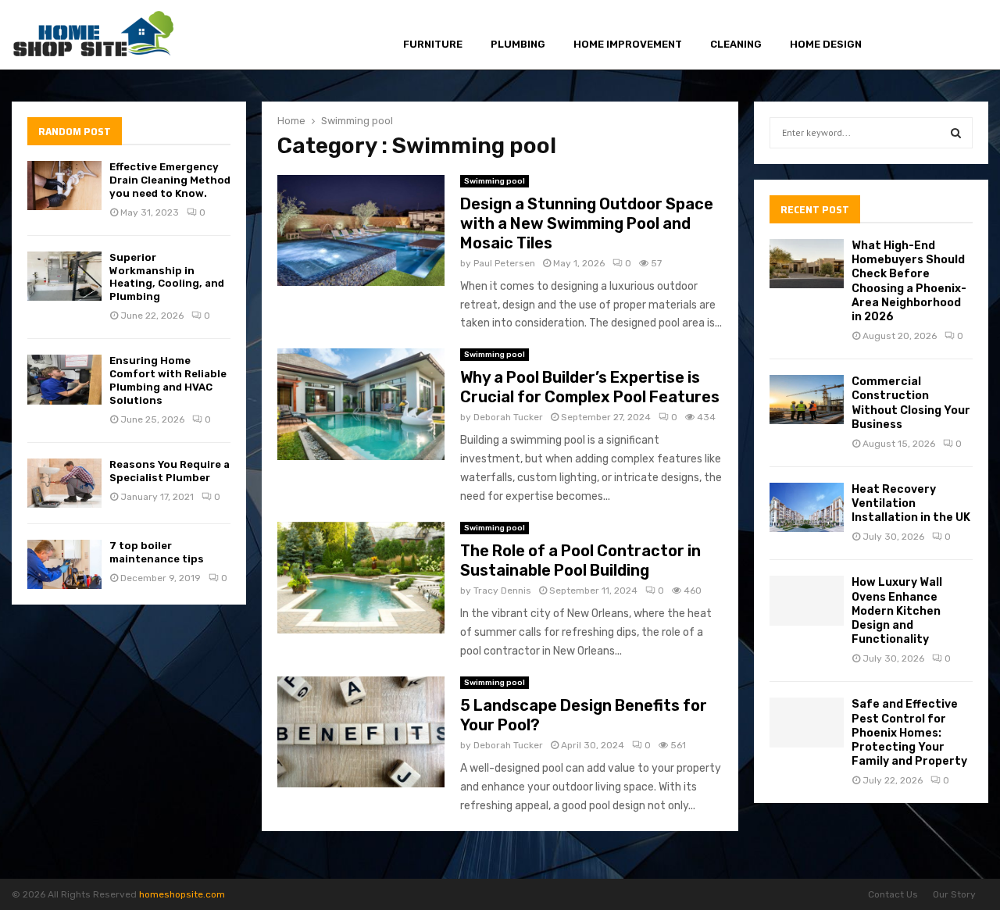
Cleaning (736, 44)
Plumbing (518, 44)
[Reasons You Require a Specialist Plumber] (64, 483)
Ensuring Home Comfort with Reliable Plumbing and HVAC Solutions (168, 380)
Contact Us (893, 894)
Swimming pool (494, 181)
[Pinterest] (942, 36)
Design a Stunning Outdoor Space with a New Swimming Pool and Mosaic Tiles (586, 223)
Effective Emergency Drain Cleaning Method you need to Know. (169, 180)
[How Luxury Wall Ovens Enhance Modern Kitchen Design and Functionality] (807, 600)
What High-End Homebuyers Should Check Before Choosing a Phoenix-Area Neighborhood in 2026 (909, 281)
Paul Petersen (504, 263)
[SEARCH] (956, 132)
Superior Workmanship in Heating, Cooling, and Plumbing (166, 277)
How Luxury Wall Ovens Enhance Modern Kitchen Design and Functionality (897, 611)
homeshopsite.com (182, 894)
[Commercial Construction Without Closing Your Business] (807, 399)
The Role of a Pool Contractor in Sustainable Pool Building (580, 560)
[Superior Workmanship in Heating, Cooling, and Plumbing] (64, 276)
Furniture (432, 44)
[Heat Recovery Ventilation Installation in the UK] (807, 507)
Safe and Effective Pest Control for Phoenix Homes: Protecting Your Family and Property (909, 733)
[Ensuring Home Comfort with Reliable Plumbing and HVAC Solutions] (64, 379)
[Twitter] (923, 36)
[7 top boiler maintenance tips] (64, 564)
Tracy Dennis (502, 590)
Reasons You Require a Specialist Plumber (169, 471)
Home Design (826, 44)
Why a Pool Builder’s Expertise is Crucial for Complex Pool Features (590, 387)
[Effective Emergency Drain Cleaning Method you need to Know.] (64, 185)
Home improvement (627, 44)
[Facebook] (906, 36)
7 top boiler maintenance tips (156, 552)
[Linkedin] (960, 36)
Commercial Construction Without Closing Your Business (911, 403)
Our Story (954, 894)
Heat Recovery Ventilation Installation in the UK (911, 503)
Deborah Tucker (508, 417)
